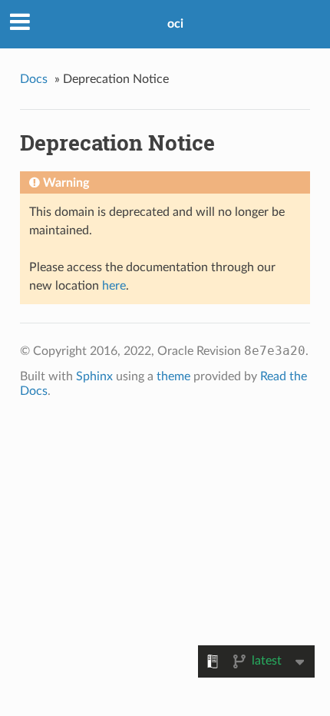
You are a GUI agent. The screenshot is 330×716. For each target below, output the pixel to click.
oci (175, 24)
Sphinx (94, 376)
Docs (34, 79)
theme (173, 376)
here (114, 286)
